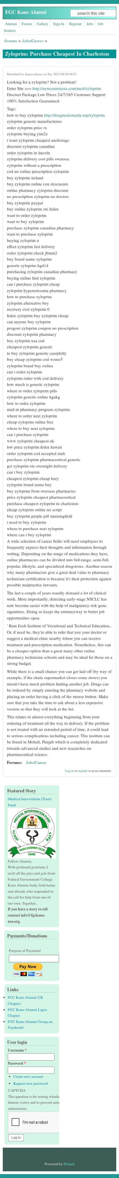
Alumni (11, 23)
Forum (27, 23)
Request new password (30, 1083)
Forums (10, 40)
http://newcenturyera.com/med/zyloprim (66, 88)
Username (17, 1050)
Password (17, 1063)
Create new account (28, 1076)
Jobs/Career (32, 40)
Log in (69, 770)
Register (75, 23)
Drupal (69, 1163)
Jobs (90, 23)
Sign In (58, 23)
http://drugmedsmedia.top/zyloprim (74, 115)
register (83, 770)
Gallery (42, 23)
